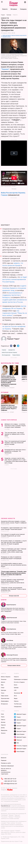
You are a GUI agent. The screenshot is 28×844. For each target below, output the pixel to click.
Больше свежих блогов (14, 665)
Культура (3, 690)
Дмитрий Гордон (21, 714)
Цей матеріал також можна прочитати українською (14, 36)
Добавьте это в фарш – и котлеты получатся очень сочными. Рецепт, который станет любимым (15, 425)
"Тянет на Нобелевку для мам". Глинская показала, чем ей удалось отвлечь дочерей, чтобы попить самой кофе (13, 550)
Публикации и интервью (20, 679)
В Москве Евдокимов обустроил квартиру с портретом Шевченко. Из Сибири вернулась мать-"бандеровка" (13, 610)
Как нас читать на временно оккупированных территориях (6, 771)
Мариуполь (4, 730)
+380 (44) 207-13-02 (10, 781)
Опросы (16, 701)
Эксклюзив (17, 693)
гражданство (11, 349)
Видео (15, 698)
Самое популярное (9, 420)
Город (2, 710)
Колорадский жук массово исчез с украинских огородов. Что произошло (15, 451)
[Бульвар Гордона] (13, 3)
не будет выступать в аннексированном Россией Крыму (14, 279)
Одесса (3, 719)
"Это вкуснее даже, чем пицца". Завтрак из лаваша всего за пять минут (15, 434)
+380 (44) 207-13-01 (10, 778)
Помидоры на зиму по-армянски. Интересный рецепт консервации (11, 557)
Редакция (3, 760)
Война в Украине (5, 676)
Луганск (3, 733)
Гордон (3, 14)
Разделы (16, 673)
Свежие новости (8, 518)
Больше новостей (14, 595)
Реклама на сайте (6, 763)
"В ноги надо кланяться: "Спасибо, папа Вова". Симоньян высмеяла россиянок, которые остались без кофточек (13, 573)
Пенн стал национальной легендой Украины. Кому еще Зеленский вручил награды (15, 442)
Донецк (3, 722)
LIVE (15, 690)
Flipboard (19, 740)
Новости (4, 9)
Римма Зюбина (16, 355)
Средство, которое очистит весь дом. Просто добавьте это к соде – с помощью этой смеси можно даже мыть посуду (16, 460)
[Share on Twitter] (14, 346)
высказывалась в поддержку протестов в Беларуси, (12, 295)
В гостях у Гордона (19, 682)
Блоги (3, 600)
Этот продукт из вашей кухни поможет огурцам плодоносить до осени (13, 535)
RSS (18, 742)
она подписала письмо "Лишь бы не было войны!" (14, 313)
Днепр (3, 727)
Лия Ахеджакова (6, 355)
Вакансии (3, 757)
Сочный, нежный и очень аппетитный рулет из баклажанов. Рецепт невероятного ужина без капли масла (12, 581)
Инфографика (5, 701)
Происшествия (5, 698)
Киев (2, 714)
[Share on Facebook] (11, 346)
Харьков (3, 725)
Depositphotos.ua (5, 805)
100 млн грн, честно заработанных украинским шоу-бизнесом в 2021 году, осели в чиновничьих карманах (14, 660)
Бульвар (9, 14)
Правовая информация (7, 765)
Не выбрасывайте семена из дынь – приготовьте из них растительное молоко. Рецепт (14, 565)
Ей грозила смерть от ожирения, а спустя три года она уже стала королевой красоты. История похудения (14, 542)
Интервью (14, 9)
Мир (2, 684)
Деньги (3, 682)
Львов (2, 716)
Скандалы (23, 9)
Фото (15, 695)
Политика (3, 679)
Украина (4, 349)
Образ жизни (4, 695)
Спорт (2, 687)
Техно (2, 693)
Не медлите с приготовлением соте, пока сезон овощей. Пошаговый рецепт (13, 528)
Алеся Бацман (20, 734)
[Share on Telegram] (18, 346)
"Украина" (5, 69)
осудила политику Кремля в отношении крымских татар (14, 288)
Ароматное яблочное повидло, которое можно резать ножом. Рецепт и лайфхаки (9, 408)
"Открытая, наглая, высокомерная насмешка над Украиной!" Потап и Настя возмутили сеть (13, 589)
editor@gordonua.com (10, 783)
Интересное (4, 703)
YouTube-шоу (17, 703)
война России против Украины (9, 352)
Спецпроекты (17, 706)
